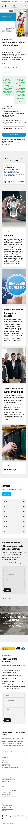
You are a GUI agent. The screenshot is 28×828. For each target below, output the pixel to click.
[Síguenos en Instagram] (10, 816)
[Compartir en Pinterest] (14, 67)
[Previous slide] (3, 174)
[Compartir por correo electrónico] (16, 67)
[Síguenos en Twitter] (7, 816)
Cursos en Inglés (6, 794)
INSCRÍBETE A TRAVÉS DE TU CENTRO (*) (14, 128)
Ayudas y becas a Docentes (8, 779)
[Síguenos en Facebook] (3, 816)
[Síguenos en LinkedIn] (3, 819)
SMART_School (5, 803)
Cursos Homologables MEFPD (9, 790)
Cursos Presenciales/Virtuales (9, 796)
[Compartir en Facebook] (8, 67)
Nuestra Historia (5, 762)
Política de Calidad (6, 765)
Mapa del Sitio (5, 770)
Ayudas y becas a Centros (8, 777)
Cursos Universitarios (7, 789)
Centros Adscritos (6, 764)
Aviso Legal (4, 767)
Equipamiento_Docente (7, 809)
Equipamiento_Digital (7, 805)
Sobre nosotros (5, 760)
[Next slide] (25, 174)
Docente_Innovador (6, 807)
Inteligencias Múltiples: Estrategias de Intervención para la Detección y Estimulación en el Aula (14, 182)
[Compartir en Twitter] (11, 67)
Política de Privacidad (13, 767)
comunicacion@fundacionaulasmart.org (15, 686)
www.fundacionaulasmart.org (14, 688)
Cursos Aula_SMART (6, 792)
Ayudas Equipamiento (7, 781)
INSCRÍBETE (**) (14, 134)
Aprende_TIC (5, 810)
